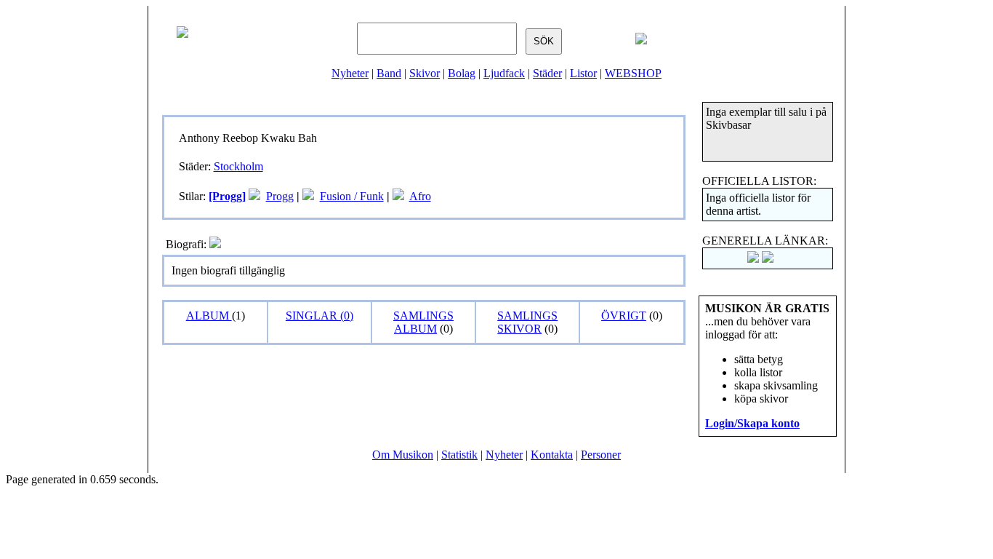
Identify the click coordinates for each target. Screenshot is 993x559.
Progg (280, 196)
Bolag (461, 73)
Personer (601, 454)
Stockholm (238, 166)
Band (389, 73)
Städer (547, 73)
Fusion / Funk (352, 196)
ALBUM (209, 315)
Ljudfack (504, 73)
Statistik (459, 454)
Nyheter (350, 73)
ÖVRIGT (623, 315)
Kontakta (552, 454)
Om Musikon (402, 454)
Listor (583, 73)
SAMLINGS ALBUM (423, 322)
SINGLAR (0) (319, 315)
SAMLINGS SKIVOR (527, 322)
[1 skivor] (254, 196)
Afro (420, 196)
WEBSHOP (633, 73)
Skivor (424, 73)
